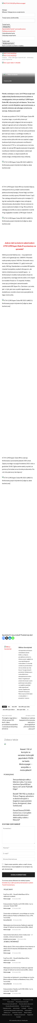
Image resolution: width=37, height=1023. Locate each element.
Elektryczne (7, 1012)
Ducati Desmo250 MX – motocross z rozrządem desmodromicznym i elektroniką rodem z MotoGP (22, 815)
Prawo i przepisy (25, 1006)
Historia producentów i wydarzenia (13, 1010)
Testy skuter (10, 1001)
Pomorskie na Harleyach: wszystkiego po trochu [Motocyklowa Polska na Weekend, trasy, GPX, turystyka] (18, 915)
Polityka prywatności (8, 31)
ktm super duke (21, 709)
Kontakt (18, 1017)
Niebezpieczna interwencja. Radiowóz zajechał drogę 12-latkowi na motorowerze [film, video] (18, 926)
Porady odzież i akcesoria (26, 1004)
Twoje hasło (6, 24)
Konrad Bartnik (7, 920)
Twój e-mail (5, 41)
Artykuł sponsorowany (9, 939)
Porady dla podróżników (12, 1006)
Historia (30, 1008)
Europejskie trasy (16, 999)
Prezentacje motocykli (22, 1001)
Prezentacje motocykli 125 (9, 1004)
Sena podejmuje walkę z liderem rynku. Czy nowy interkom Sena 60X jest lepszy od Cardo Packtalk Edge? (22, 784)
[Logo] (9, 53)
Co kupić (23, 1008)
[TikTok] (6, 5)
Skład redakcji (28, 1012)
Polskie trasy (6, 999)
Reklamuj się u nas (7, 1014)
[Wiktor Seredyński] (5, 74)
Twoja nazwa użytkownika (10, 18)
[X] (6, 638)
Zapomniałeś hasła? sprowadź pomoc (14, 29)
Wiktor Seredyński (12, 74)
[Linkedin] (9, 638)
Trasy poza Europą (28, 999)
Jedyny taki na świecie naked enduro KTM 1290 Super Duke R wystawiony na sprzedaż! (19, 246)
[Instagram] (4, 5)
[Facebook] (3, 5)
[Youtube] (7, 5)
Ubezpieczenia (7, 1008)
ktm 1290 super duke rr (9, 709)
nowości (4, 57)
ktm (9, 706)
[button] (5, 49)
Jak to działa (16, 1008)
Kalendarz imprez (17, 1012)
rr (27, 709)
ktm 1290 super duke (24, 706)
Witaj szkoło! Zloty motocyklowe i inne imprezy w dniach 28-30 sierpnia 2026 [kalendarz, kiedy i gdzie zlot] (19, 948)
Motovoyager (7, 898)
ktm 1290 (14, 706)
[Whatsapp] (12, 638)
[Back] (2, 8)
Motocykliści (28, 1010)
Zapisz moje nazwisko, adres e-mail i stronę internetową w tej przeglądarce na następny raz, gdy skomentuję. (17, 866)
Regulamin (30, 1014)
